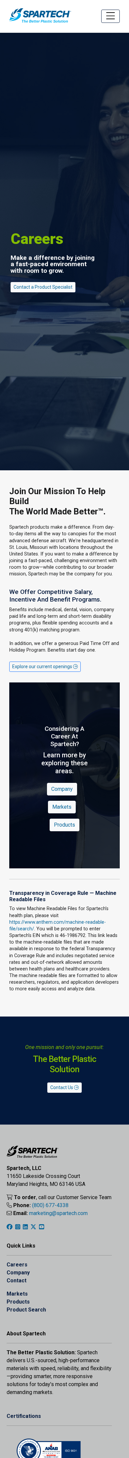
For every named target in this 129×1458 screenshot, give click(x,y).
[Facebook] (10, 1227)
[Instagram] (17, 1227)
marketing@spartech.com (58, 1213)
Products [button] (64, 825)
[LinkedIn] (25, 1227)
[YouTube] (41, 1227)
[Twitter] (33, 1227)
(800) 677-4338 (50, 1205)
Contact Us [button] (62, 1087)
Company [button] (62, 789)
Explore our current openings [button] (42, 666)
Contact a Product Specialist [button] (43, 287)
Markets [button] (61, 807)
